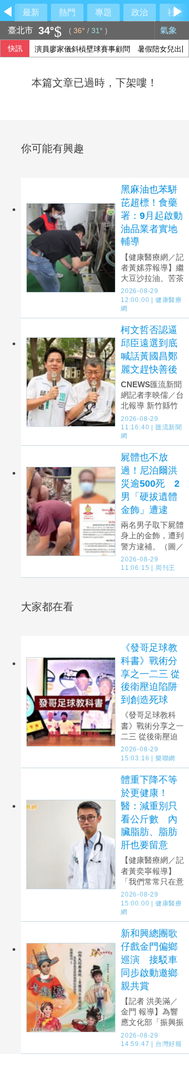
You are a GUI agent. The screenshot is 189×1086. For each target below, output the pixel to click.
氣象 (169, 30)
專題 (103, 12)
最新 (31, 12)
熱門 (67, 12)
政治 (139, 12)
